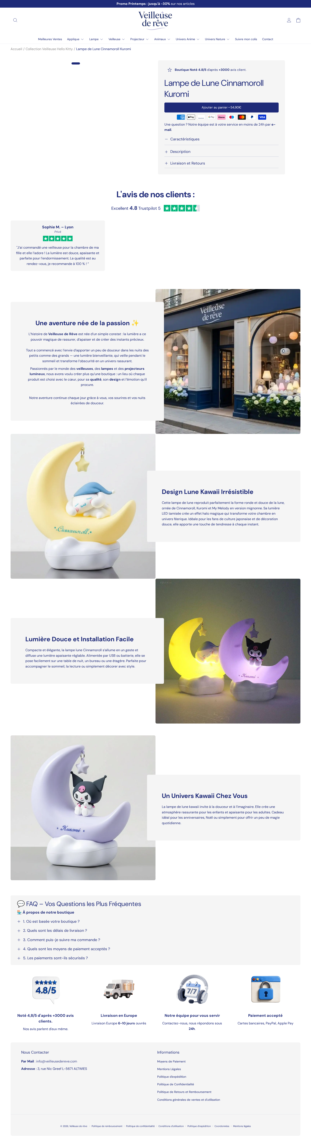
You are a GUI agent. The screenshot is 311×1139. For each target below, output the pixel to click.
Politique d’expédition (199, 1126)
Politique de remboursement (107, 1126)
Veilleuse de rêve (78, 1126)
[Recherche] (15, 20)
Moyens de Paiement (171, 1061)
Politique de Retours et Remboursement (184, 1092)
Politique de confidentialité (140, 1126)
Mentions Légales (169, 1069)
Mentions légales (242, 1126)
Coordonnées (222, 1126)
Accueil (16, 49)
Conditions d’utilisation (171, 1126)
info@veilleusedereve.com (56, 1061)
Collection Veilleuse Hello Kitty (49, 49)
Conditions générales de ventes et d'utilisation (188, 1100)
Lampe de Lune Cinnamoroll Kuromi (103, 49)
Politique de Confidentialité (175, 1084)
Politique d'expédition (171, 1077)
